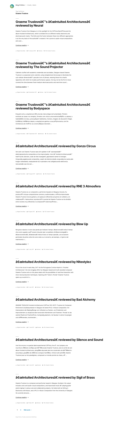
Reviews (40, 50)
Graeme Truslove (51, 50)
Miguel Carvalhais (21, 50)
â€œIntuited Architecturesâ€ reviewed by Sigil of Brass (55, 377)
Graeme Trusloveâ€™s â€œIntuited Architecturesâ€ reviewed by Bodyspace (53, 106)
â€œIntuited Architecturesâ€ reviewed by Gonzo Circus (56, 146)
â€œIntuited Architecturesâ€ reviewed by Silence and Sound (59, 340)
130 (46, 50)
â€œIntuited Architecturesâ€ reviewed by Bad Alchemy (55, 299)
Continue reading (22, 45)
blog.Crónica (20, 5)
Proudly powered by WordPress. (29, 417)
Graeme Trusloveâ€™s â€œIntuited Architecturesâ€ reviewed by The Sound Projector (53, 65)
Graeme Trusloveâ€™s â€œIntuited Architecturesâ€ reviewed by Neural (53, 23)
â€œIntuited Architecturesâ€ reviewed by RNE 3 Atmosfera (58, 186)
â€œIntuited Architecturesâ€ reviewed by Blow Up (52, 224)
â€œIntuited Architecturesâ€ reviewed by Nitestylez (53, 262)
